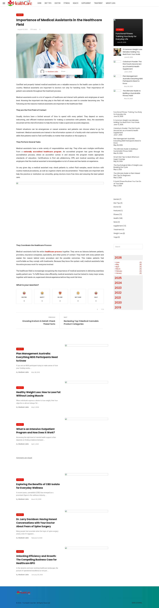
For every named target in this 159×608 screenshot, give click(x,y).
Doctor (57, 3)
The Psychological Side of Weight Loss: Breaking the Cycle (128, 166)
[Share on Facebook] (69, 71)
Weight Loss (110, 3)
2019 (118, 307)
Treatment (98, 3)
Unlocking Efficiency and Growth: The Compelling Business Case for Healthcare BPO (36, 559)
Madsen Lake (53, 71)
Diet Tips (48, 3)
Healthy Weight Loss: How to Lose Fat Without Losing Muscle (38, 394)
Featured (117, 211)
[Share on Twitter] (72, 71)
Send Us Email (137, 603)
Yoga (115, 237)
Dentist (116, 199)
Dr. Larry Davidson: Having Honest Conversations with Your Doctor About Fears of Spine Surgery (36, 523)
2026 (118, 257)
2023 (118, 288)
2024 (118, 283)
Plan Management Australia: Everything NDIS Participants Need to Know (37, 357)
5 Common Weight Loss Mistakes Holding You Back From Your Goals (132, 51)
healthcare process (53, 251)
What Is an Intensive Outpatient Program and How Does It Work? (35, 430)
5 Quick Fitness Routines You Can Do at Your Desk (127, 182)
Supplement (86, 3)
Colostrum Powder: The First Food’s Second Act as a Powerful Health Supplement (132, 65)
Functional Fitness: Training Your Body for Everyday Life (126, 36)
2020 (118, 302)
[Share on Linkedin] (79, 71)
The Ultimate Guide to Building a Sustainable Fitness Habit (132, 93)
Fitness (67, 3)
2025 (118, 278)
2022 (118, 293)
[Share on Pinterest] (76, 71)
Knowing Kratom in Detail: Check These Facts (38, 322)
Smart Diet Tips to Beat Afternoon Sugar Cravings (126, 158)
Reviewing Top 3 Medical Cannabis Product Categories (81, 322)
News (115, 222)
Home (39, 3)
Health (75, 3)
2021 (118, 297)
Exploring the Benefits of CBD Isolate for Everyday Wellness (38, 486)
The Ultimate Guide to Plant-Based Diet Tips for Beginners (127, 174)
